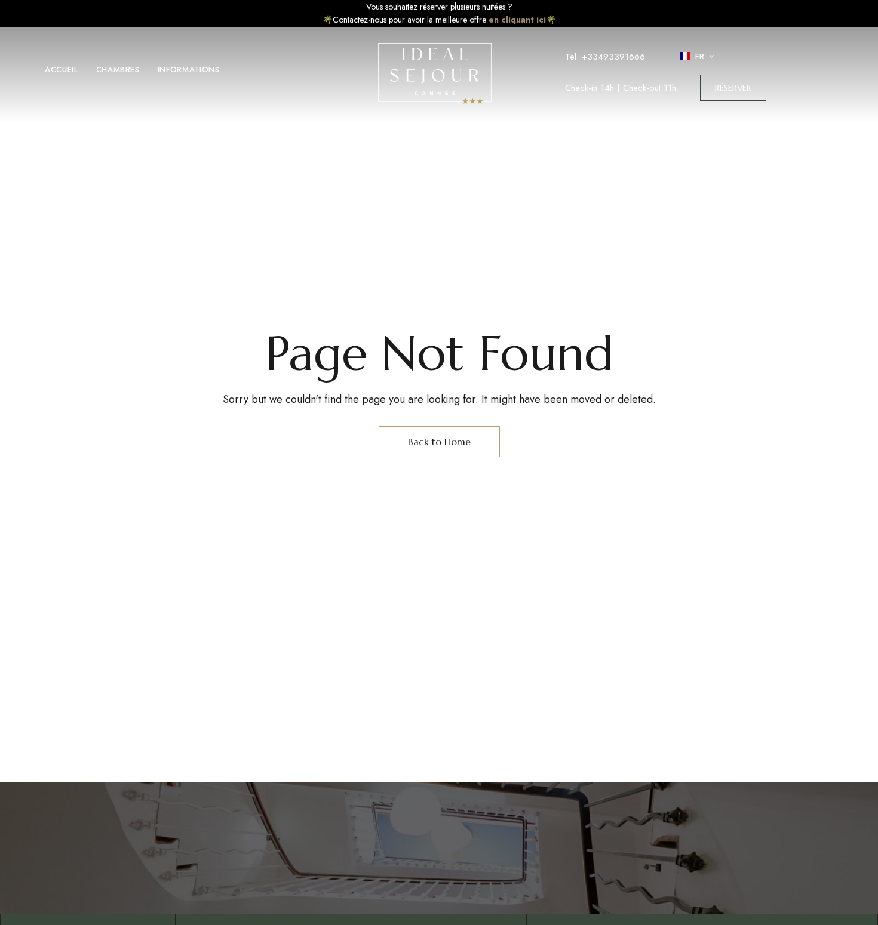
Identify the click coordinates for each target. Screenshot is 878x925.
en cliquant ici (517, 20)
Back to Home (439, 442)
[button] (733, 88)
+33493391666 (613, 56)
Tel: (573, 56)
